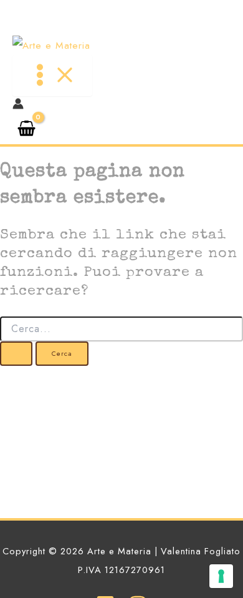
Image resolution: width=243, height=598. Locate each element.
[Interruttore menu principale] (52, 75)
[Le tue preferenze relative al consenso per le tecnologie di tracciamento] (221, 576)
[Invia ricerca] (16, 353)
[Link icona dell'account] (18, 105)
